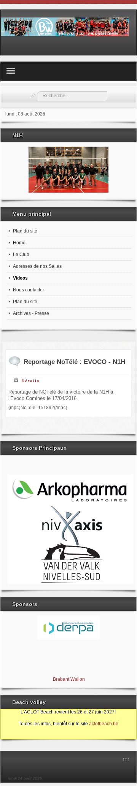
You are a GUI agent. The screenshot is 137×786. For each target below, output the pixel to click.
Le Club (21, 254)
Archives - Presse (31, 313)
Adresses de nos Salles (37, 266)
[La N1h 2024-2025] (68, 169)
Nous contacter (28, 290)
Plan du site (25, 231)
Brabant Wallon (68, 678)
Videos (20, 278)
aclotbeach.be (103, 723)
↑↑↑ (126, 759)
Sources (13, 735)
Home (19, 242)
